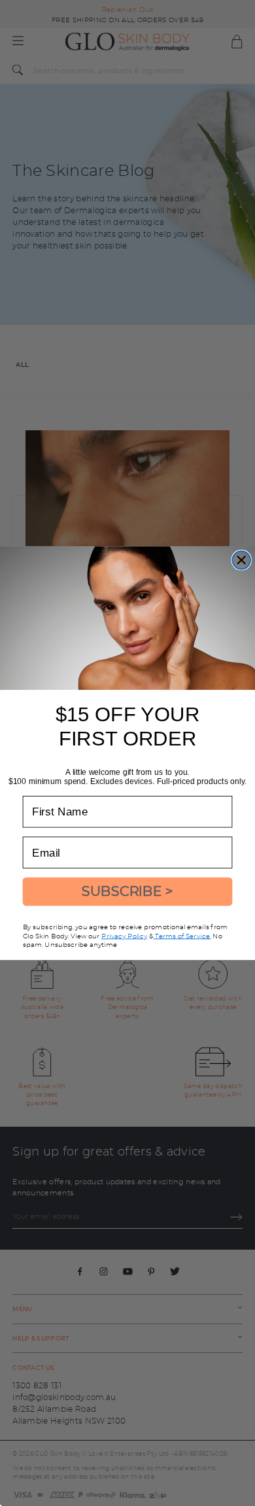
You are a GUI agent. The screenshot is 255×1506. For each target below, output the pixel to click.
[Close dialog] (241, 560)
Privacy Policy (124, 935)
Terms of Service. (182, 935)
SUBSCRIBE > (127, 891)
